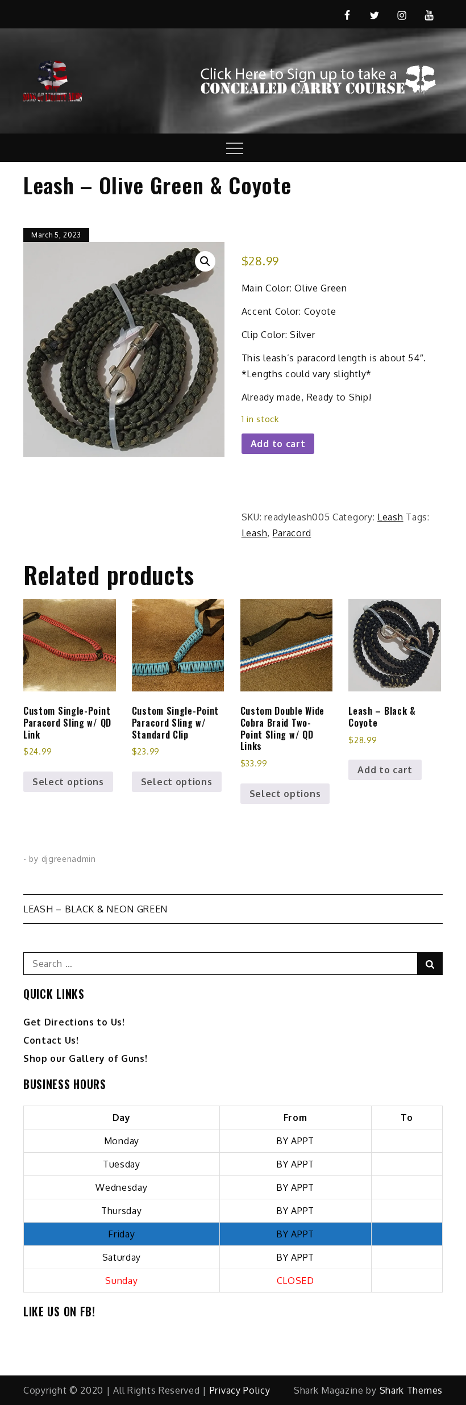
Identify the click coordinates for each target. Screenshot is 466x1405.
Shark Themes (411, 1390)
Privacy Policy (240, 1390)
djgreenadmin (68, 859)
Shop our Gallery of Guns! (85, 1058)
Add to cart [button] (385, 770)
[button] (205, 261)
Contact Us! (51, 1040)
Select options (68, 781)
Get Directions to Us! (74, 1022)
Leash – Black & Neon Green (95, 909)
